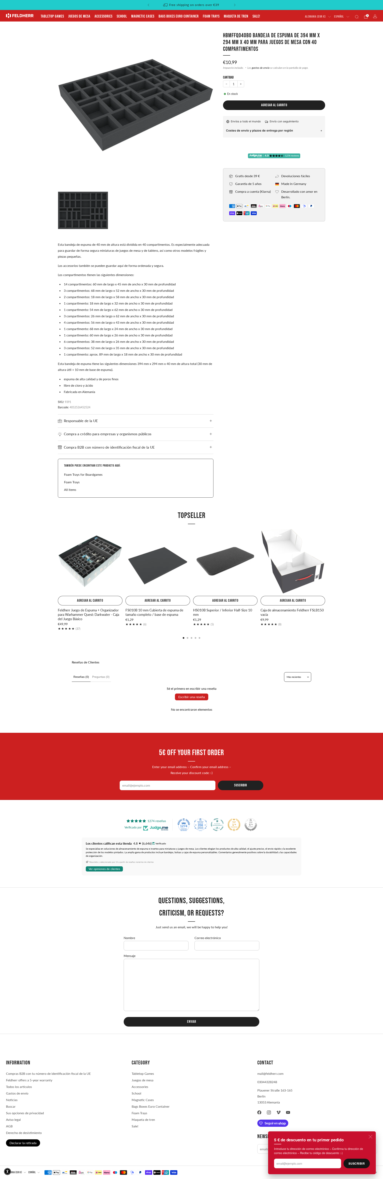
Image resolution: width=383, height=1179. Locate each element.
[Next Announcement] (234, 5)
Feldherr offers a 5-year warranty (29, 1080)
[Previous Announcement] (148, 5)
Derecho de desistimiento (24, 1133)
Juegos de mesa (79, 16)
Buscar (11, 1106)
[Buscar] (357, 17)
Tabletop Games (52, 16)
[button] (7, 1171)
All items (70, 489)
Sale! (256, 16)
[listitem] (192, 5)
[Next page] (325, 561)
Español (339, 17)
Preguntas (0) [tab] (101, 676)
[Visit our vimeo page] (278, 1112)
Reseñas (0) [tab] (81, 676)
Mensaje (129, 956)
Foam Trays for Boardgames (83, 474)
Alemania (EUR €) (315, 17)
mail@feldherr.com (270, 1073)
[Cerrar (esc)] (370, 1136)
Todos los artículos (19, 1087)
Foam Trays (211, 16)
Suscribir (356, 1163)
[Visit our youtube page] (288, 1112)
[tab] (183, 638)
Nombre (129, 938)
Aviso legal (13, 1119)
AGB (9, 1126)
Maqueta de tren (236, 16)
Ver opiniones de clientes (104, 868)
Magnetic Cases (142, 16)
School (122, 16)
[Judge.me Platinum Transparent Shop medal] (217, 824)
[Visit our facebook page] (259, 1112)
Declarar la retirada (23, 1143)
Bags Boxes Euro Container (179, 16)
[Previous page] (58, 561)
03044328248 (267, 1082)
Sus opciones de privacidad (25, 1113)
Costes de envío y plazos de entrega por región (259, 130)
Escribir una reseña (191, 697)
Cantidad (228, 77)
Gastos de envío (17, 1093)
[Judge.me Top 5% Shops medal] (250, 824)
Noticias (12, 1100)
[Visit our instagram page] (269, 1112)
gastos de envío (260, 67)
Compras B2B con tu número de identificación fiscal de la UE (48, 1073)
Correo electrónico (207, 938)
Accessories (104, 16)
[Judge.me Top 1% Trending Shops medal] (234, 824)
